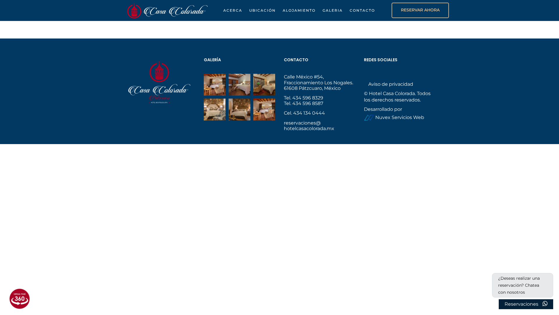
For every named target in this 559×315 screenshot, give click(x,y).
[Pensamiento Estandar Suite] (264, 85)
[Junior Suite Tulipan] (214, 109)
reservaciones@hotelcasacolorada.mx (309, 125)
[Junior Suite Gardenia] (239, 109)
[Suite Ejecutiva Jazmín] (264, 109)
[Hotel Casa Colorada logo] (167, 10)
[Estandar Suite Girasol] (239, 85)
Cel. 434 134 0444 (304, 113)
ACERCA (232, 10)
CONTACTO (362, 10)
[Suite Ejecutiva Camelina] (214, 85)
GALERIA (333, 10)
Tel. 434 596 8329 (303, 98)
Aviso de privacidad (390, 84)
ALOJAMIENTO (299, 10)
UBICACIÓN (262, 10)
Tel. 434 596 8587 (303, 103)
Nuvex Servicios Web (399, 117)
